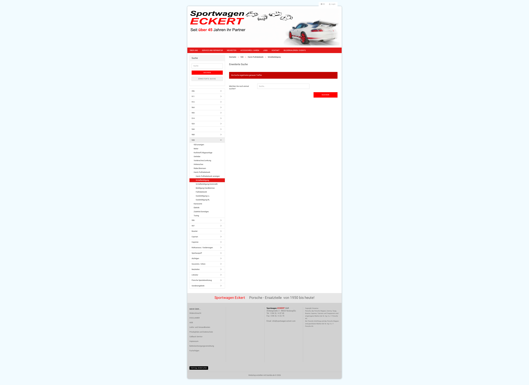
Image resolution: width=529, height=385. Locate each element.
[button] (323, 4)
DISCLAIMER (194, 318)
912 (193, 102)
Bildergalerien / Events (295, 50)
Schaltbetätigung (202, 180)
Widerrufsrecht (195, 313)
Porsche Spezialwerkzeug (202, 280)
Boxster (195, 231)
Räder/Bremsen (200, 168)
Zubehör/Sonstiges (201, 212)
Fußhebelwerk (201, 192)
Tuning (196, 216)
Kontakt (276, 50)
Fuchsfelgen (194, 351)
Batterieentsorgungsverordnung (201, 346)
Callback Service (195, 337)
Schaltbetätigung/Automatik (207, 184)
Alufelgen (195, 258)
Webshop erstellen (255, 375)
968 (193, 135)
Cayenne (195, 242)
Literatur (195, 275)
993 (193, 113)
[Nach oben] (521, 381)
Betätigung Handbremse (205, 188)
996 (193, 220)
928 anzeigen (199, 145)
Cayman (195, 237)
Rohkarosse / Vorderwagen (202, 248)
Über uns (194, 50)
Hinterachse (198, 164)
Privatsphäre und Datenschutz (201, 332)
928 (193, 140)
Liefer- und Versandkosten (199, 327)
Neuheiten (231, 50)
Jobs (265, 50)
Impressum (193, 341)
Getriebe (197, 156)
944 (193, 129)
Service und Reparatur (212, 50)
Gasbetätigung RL (203, 200)
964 (193, 107)
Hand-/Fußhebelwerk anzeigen (208, 176)
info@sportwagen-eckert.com (283, 321)
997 (193, 226)
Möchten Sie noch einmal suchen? (239, 87)
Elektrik (196, 208)
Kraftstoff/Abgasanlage (203, 153)
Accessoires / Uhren (249, 50)
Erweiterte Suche (207, 79)
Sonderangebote (198, 286)
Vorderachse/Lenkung (202, 160)
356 (193, 91)
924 (193, 124)
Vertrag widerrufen (199, 368)
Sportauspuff (197, 253)
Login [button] (332, 4)
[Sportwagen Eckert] (264, 27)
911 (193, 96)
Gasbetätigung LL (203, 196)
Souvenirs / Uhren (198, 264)
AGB (191, 322)
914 (193, 118)
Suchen (325, 95)
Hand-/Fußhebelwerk (202, 172)
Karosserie (198, 204)
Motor (196, 149)
